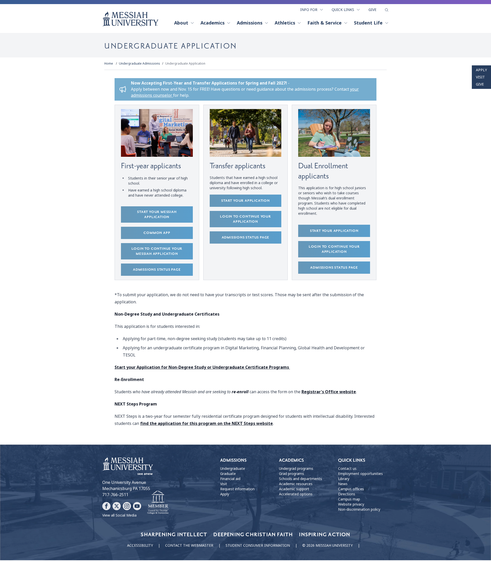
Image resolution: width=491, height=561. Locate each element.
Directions (346, 494)
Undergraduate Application (185, 63)
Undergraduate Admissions (139, 63)
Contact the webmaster (189, 545)
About (181, 23)
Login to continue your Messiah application (157, 251)
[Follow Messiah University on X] (117, 506)
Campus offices (351, 489)
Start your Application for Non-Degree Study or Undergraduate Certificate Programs (202, 367)
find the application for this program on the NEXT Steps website (206, 423)
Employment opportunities (360, 473)
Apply (481, 70)
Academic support (294, 489)
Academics (212, 23)
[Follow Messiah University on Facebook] (106, 506)
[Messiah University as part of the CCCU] (158, 502)
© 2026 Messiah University (327, 545)
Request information (237, 489)
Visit (480, 77)
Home (108, 63)
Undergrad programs (296, 468)
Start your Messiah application (156, 214)
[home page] (130, 19)
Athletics (285, 23)
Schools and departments (300, 478)
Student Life (368, 23)
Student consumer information (258, 545)
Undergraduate (232, 468)
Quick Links (343, 9)
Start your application (245, 200)
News (343, 483)
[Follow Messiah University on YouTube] (137, 506)
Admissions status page (157, 269)
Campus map (349, 499)
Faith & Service (324, 23)
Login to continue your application (245, 219)
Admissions (249, 23)
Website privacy (351, 504)
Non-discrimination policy (359, 509)
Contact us (347, 468)
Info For (308, 9)
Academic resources (296, 483)
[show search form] (387, 10)
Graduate (228, 473)
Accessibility (140, 545)
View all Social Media (119, 515)
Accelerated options (296, 494)
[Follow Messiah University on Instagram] (127, 506)
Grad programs (291, 473)
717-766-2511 (115, 495)
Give (372, 9)
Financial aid (230, 478)
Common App (156, 233)
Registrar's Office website (329, 392)
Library (343, 478)
